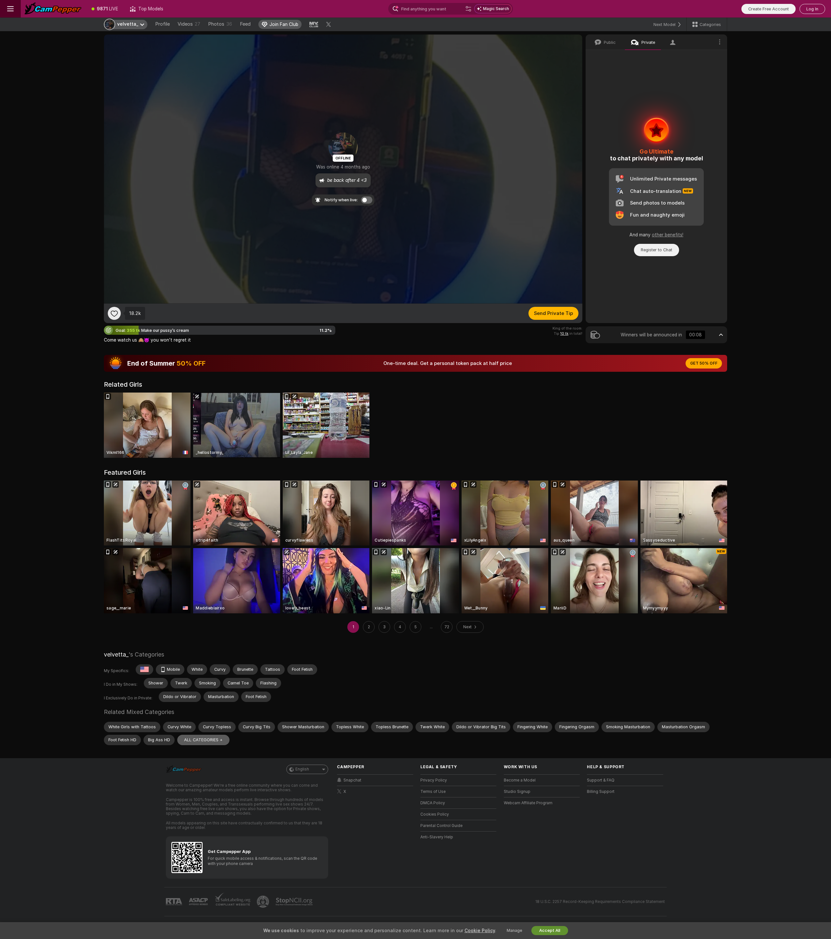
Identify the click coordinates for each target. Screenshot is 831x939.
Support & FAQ (600, 780)
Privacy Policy (433, 780)
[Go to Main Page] (53, 9)
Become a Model (520, 780)
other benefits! (667, 234)
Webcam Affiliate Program (528, 803)
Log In (812, 8)
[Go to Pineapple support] (263, 901)
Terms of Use (433, 791)
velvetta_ (116, 654)
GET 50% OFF (703, 363)
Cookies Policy (434, 814)
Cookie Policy (480, 930)
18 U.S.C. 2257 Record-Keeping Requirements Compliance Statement (600, 901)
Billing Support (600, 791)
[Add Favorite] (114, 313)
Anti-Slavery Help (436, 837)
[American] (144, 669)
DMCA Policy (432, 803)
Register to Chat (656, 249)
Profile (162, 24)
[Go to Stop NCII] (295, 902)
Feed (245, 24)
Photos (220, 24)
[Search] (468, 8)
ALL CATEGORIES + (203, 739)
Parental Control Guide (441, 825)
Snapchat (352, 780)
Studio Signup (517, 791)
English (302, 769)
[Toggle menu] (10, 9)
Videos (189, 24)
